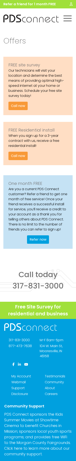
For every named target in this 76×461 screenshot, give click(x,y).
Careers (51, 393)
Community (54, 382)
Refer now (38, 239)
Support (18, 388)
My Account (21, 376)
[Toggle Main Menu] (67, 18)
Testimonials (55, 376)
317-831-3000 (19, 340)
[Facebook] (13, 364)
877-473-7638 (20, 346)
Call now (18, 105)
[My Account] (71, 4)
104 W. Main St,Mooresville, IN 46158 (51, 351)
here (18, 448)
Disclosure (19, 393)
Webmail (18, 382)
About (50, 388)
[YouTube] (26, 364)
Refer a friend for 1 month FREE (29, 4)
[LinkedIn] (19, 364)
